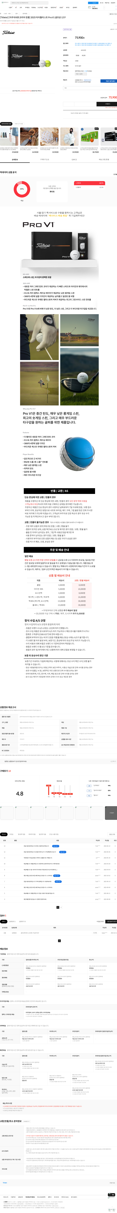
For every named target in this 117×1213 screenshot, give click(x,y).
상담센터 (113, 3)
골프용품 (25, 13)
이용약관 (13, 1197)
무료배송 (33, 7)
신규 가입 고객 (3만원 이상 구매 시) (26, 91)
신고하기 (113, 761)
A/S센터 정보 (112, 1183)
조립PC (10, 7)
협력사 (50, 1197)
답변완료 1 (12, 921)
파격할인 (27, 7)
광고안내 (56, 1197)
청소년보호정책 (41, 1197)
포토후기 (32, 834)
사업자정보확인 (20, 1203)
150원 (76, 61)
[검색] (45, 3)
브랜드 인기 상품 (19, 124)
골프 (16, 13)
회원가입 (107, 3)
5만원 (77, 55)
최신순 (4, 834)
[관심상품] (68, 104)
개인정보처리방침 (30, 1197)
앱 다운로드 (74, 1197)
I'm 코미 (94, 3)
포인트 (83, 55)
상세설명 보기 (26, 1121)
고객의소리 (57, 1207)
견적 (21, 7)
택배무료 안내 (87, 80)
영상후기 (21, 834)
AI (15, 7)
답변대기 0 (22, 921)
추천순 (11, 834)
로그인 (101, 3)
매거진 (67, 7)
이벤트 (46, 7)
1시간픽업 (40, 7)
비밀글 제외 (100, 921)
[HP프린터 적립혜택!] (111, 1197)
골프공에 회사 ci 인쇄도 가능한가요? (30, 933)
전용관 (61, 7)
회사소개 (5, 1197)
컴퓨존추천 (53, 7)
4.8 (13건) (83, 50)
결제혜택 (75, 7)
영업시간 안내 (55, 1205)
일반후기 (42, 834)
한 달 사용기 (53, 834)
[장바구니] (108, 8)
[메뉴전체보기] (3, 8)
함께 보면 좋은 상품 (6, 124)
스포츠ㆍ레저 (7, 13)
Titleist (5, 1183)
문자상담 (62, 1207)
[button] (104, 6)
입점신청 (20, 1197)
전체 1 (4, 921)
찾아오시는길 (65, 1197)
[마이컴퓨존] (113, 8)
